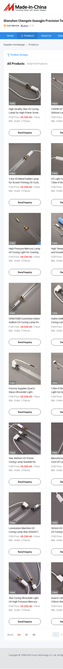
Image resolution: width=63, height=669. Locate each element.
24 (19, 634)
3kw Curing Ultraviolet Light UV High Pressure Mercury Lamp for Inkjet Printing (24, 601)
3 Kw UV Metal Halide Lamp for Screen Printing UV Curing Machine (24, 182)
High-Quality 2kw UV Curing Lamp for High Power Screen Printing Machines (24, 112)
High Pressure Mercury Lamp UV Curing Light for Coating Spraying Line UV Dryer (24, 252)
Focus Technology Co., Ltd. (44, 655)
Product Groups (19, 54)
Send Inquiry (25, 132)
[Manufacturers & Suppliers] (26, 7)
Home (10, 35)
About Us (46, 35)
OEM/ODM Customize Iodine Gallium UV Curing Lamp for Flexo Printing (24, 322)
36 (26, 634)
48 (34, 634)
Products (29, 35)
